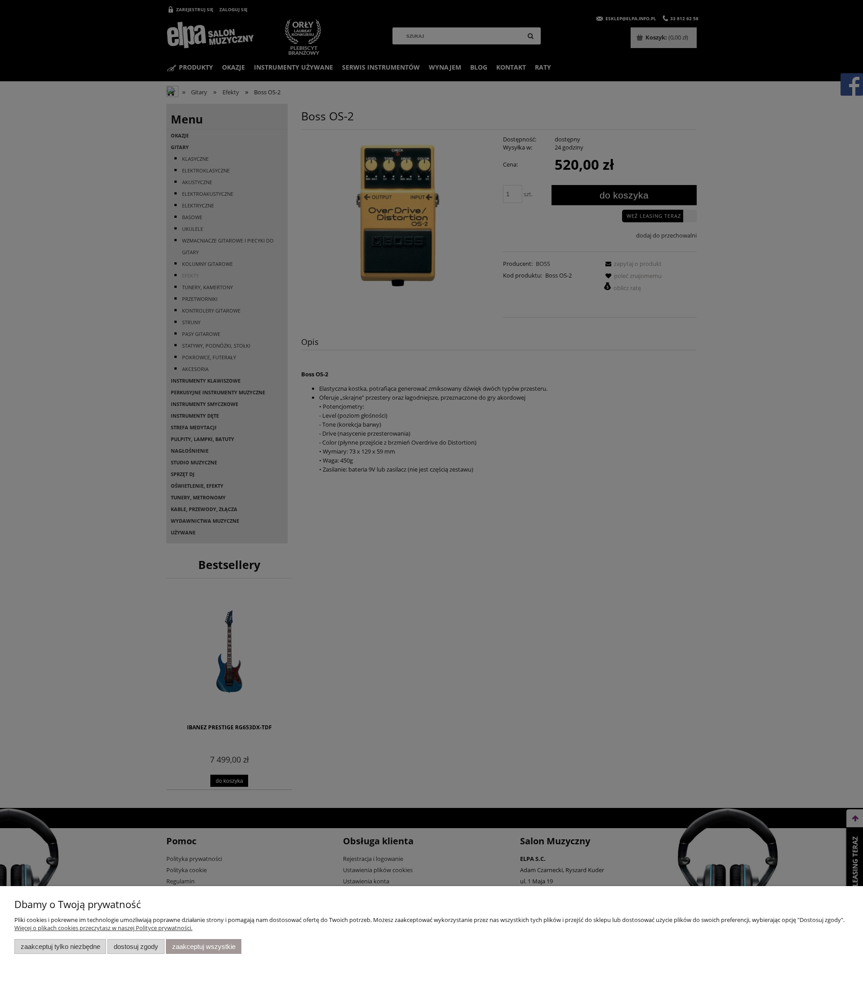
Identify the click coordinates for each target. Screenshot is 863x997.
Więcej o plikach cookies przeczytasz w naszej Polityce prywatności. (103, 928)
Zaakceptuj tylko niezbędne (60, 946)
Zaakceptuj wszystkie (204, 946)
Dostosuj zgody (136, 946)
